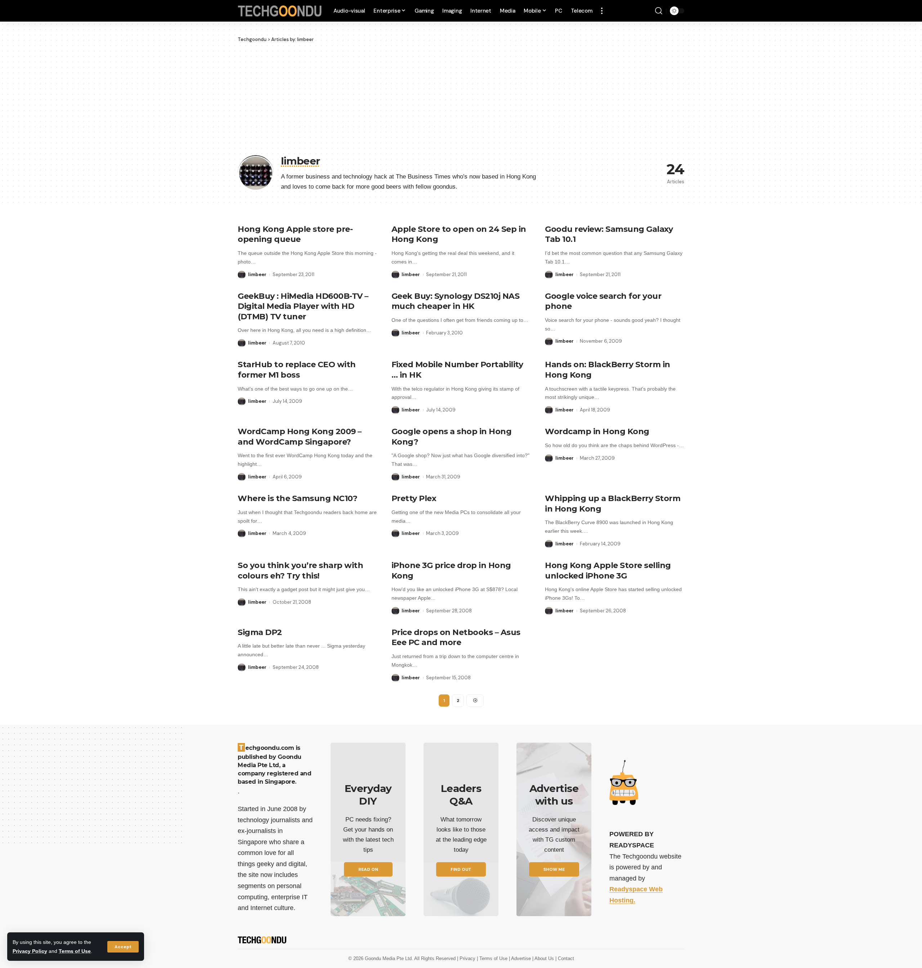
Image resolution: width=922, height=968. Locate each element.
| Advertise (520, 958)
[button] (123, 947)
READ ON (368, 869)
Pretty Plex (414, 498)
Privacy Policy (30, 951)
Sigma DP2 (260, 632)
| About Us (543, 958)
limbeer (257, 274)
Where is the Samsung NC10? (297, 498)
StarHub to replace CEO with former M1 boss (297, 370)
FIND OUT (461, 869)
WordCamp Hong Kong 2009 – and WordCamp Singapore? (300, 437)
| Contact (564, 958)
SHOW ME (554, 869)
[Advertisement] (461, 97)
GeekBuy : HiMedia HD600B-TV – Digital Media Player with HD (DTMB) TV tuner (303, 306)
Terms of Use (75, 951)
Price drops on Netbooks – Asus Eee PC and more (455, 637)
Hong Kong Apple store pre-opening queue (295, 234)
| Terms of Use (493, 958)
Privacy (468, 958)
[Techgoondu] (280, 11)
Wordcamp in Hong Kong (597, 431)
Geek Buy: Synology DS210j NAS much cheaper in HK (455, 301)
